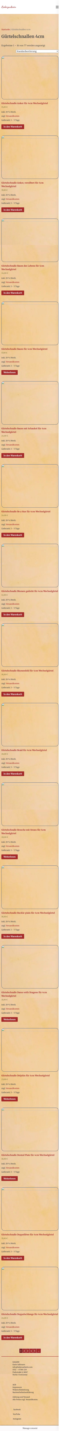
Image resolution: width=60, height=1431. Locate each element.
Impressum (17, 1387)
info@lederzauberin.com (23, 1367)
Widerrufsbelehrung (21, 1390)
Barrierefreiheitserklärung (23, 1392)
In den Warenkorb (12, 126)
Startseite (5, 29)
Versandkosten (12, 116)
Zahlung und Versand (21, 1397)
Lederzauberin (8, 7)
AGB (14, 1385)
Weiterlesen (9, 372)
